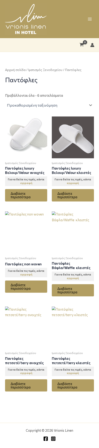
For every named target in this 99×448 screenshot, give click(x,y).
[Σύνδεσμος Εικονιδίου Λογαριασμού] (92, 45)
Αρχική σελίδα (15, 70)
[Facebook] (45, 438)
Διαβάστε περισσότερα (21, 195)
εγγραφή (26, 182)
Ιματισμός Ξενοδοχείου (45, 70)
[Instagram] (53, 438)
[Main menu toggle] (89, 19)
